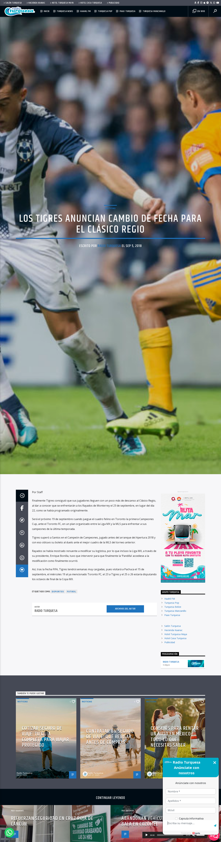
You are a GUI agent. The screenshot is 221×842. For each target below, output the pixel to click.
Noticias (110, 216)
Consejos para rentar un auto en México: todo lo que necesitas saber (175, 754)
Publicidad (114, 3)
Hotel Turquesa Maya (63, 3)
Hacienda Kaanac (36, 3)
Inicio (47, 11)
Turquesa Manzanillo (154, 11)
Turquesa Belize (172, 624)
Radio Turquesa (109, 254)
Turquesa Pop (105, 11)
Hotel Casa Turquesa (91, 3)
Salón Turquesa (14, 3)
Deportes (58, 609)
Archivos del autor (125, 626)
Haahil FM (85, 11)
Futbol (71, 609)
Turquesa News (65, 11)
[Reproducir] (146, 835)
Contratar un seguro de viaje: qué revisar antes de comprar (110, 754)
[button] (9, 832)
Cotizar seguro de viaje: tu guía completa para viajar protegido (45, 754)
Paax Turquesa (127, 11)
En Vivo (201, 11)
